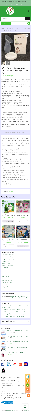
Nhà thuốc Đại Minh (11, 410)
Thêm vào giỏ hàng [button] (23, 220)
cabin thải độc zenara (7, 263)
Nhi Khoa (4, 278)
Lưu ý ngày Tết (5, 276)
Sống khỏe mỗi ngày (7, 282)
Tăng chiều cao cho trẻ (8, 284)
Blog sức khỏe (5, 261)
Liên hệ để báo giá (8, 221)
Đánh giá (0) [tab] (20, 132)
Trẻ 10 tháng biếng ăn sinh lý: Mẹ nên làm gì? (13, 311)
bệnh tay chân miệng (7, 256)
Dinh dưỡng (5, 267)
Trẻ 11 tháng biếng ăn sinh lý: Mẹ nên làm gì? (13, 309)
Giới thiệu (4, 272)
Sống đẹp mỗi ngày (7, 280)
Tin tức (3, 289)
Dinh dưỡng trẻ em (6, 269)
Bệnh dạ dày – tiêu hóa (8, 254)
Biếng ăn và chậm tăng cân (9, 259)
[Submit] (27, 18)
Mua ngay (23, 222)
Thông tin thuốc (6, 287)
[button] (27, 35)
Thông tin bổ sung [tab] (10, 132)
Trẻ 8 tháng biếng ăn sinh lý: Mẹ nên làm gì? (13, 316)
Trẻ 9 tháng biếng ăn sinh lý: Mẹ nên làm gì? (13, 314)
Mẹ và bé (9, 28)
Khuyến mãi (5, 274)
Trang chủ (3, 28)
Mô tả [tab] (2, 132)
